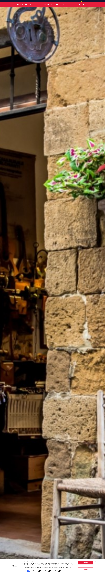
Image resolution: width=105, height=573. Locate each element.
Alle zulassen (85, 562)
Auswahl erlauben (85, 565)
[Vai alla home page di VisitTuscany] (24, 4)
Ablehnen (86, 569)
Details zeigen (65, 570)
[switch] (39, 571)
